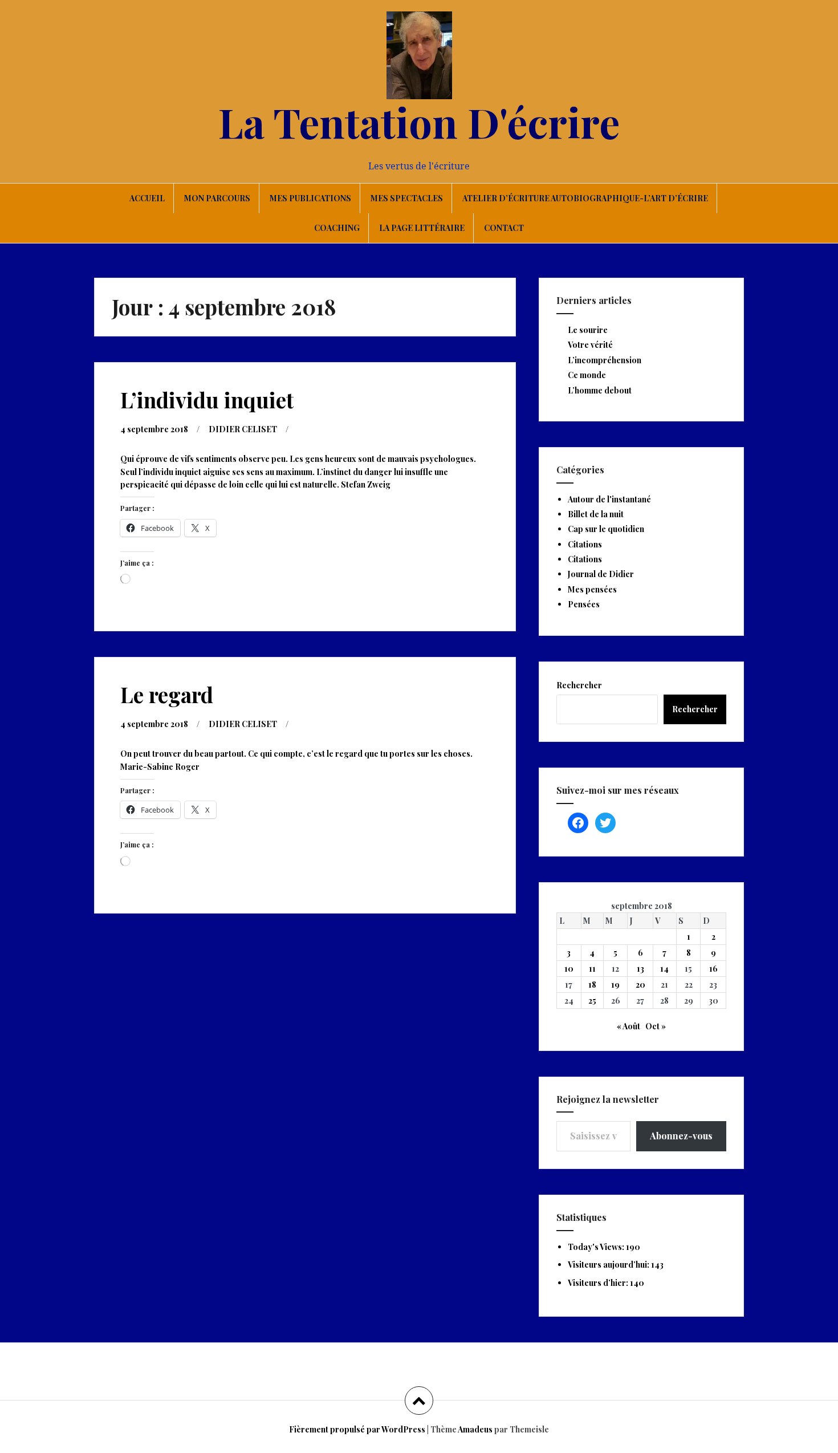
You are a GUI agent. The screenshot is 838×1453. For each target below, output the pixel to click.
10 (568, 968)
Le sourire (588, 329)
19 (615, 984)
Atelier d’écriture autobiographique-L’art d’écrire (585, 198)
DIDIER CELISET (243, 429)
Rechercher (579, 685)
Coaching (337, 227)
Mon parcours (217, 198)
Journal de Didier (601, 574)
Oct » (655, 1026)
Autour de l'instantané (609, 499)
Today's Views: (597, 1246)
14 (664, 968)
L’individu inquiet (207, 399)
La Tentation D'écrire (419, 121)
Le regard (166, 694)
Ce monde (587, 375)
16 (713, 968)
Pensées (584, 604)
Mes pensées (592, 589)
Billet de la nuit (596, 514)
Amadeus (475, 1429)
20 (640, 984)
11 (592, 968)
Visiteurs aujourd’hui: (609, 1264)
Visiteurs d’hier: (599, 1282)
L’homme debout (600, 390)
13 (640, 968)
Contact (504, 227)
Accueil (147, 198)
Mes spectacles (407, 198)
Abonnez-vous (681, 1136)
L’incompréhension (604, 360)
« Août (628, 1026)
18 (592, 984)
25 (592, 1000)
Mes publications (310, 198)
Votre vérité (590, 344)
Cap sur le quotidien (606, 528)
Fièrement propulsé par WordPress (357, 1429)
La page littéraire (422, 227)
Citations (585, 544)
